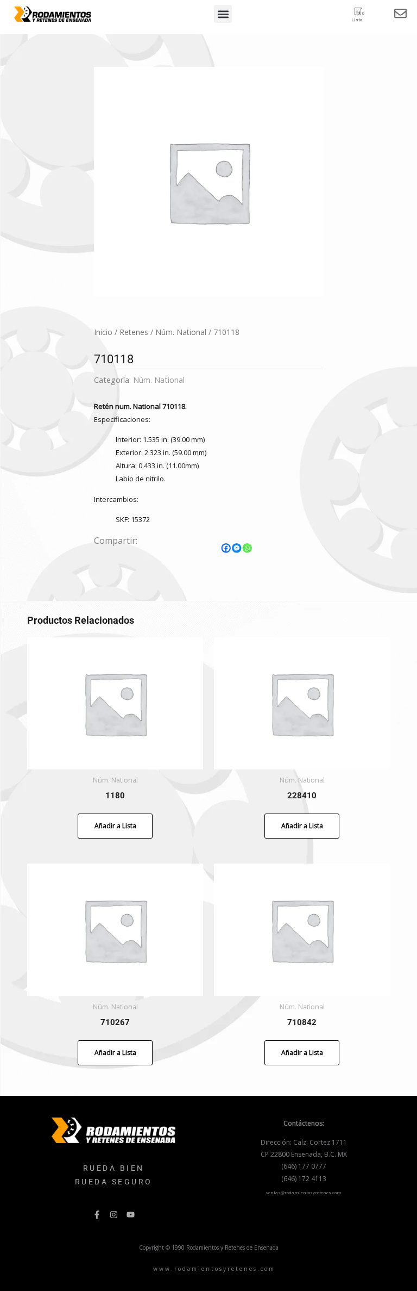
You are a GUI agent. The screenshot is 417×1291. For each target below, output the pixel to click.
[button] (223, 14)
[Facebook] (226, 548)
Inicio (103, 332)
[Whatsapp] (247, 548)
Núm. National (180, 332)
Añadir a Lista (115, 825)
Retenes (133, 332)
